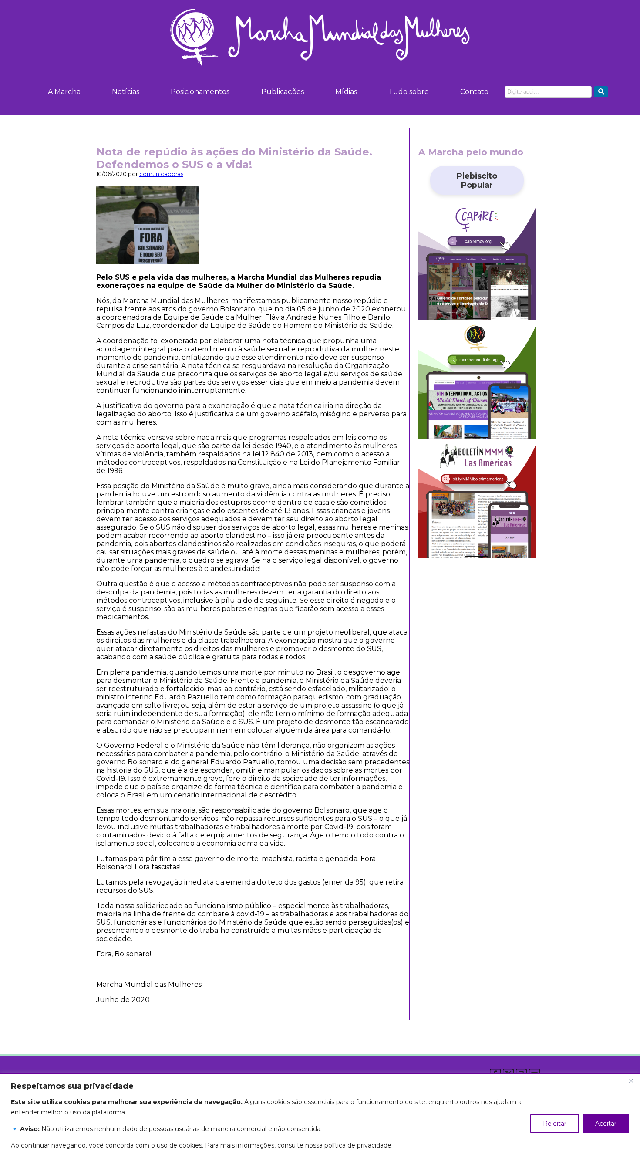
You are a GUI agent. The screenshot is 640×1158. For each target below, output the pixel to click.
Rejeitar (554, 1124)
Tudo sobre (408, 92)
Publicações (282, 92)
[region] (320, 1115)
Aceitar (605, 1124)
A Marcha (64, 92)
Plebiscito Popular (477, 180)
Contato (474, 92)
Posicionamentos (200, 92)
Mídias (346, 92)
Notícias (125, 92)
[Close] (631, 1080)
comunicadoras (161, 174)
